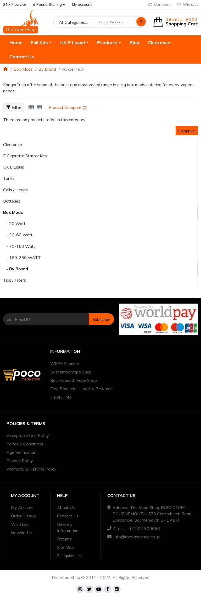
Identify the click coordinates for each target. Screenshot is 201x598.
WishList (190, 4)
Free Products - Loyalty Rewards (81, 388)
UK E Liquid (13, 167)
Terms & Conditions (25, 443)
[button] (49, 4)
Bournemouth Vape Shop (73, 380)
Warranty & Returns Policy (32, 469)
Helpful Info (61, 397)
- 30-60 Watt (17, 234)
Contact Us (68, 515)
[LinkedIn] (117, 589)
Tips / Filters (14, 280)
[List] (39, 107)
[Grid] (31, 107)
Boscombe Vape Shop (71, 372)
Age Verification (21, 452)
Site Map (65, 547)
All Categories (72, 22)
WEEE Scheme (64, 363)
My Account (22, 507)
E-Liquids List (69, 555)
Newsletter (21, 532)
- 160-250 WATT (22, 257)
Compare (162, 4)
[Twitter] (89, 589)
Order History (23, 515)
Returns (64, 538)
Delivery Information (68, 527)
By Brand (47, 69)
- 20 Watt (14, 223)
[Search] (141, 21)
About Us (66, 507)
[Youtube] (98, 589)
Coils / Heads (15, 189)
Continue (186, 130)
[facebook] (107, 589)
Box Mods (23, 69)
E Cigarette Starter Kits (25, 155)
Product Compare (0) (68, 107)
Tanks (9, 178)
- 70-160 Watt (19, 246)
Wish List (20, 524)
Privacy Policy (20, 460)
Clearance (12, 144)
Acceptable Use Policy (28, 435)
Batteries (11, 201)
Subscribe (101, 319)
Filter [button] (16, 107)
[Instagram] (80, 589)
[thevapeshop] (20, 21)
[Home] (5, 69)
